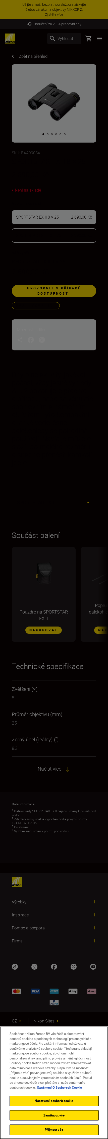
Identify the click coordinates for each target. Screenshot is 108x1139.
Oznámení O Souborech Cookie (59, 1087)
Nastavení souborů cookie (54, 1100)
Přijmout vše (54, 1129)
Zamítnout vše (54, 1115)
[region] (54, 1082)
